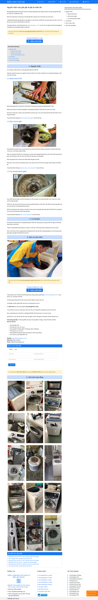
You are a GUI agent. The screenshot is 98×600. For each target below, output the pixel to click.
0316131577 (15, 593)
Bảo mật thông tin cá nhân (45, 584)
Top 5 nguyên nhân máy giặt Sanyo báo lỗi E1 (20, 566)
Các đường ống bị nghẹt (18, 54)
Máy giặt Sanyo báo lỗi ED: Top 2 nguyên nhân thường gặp (24, 556)
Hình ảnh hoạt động (14, 60)
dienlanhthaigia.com (32, 25)
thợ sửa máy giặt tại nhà (50, 294)
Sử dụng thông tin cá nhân (45, 577)
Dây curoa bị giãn (16, 53)
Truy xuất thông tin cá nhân (45, 582)
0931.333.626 (35, 41)
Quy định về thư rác (43, 589)
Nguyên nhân (12, 49)
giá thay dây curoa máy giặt (27, 168)
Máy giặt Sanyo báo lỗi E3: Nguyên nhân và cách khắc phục (24, 564)
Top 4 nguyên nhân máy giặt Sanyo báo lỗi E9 (20, 558)
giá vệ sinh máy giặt (26, 214)
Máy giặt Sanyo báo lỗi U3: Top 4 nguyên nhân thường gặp (24, 560)
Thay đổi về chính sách (44, 591)
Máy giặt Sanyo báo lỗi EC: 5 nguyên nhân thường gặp (23, 562)
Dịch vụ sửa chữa (13, 58)
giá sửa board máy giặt (26, 118)
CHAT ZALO (92, 594)
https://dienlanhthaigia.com (19, 338)
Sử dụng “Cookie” (43, 586)
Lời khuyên (12, 56)
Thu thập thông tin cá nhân (45, 575)
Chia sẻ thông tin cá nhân (44, 580)
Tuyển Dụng (75, 1)
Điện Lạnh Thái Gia (16, 2)
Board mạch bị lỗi (16, 51)
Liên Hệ (86, 1)
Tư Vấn (63, 1)
